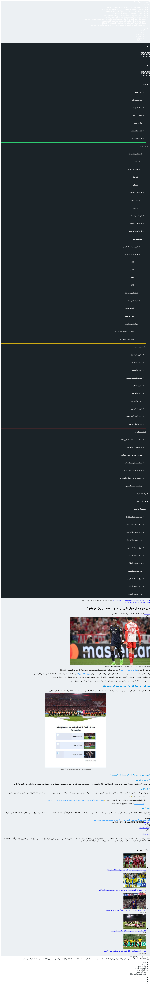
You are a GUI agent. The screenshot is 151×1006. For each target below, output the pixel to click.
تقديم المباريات (137, 100)
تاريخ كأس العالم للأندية (134, 517)
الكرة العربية (137, 239)
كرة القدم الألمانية (136, 223)
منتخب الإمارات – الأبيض (133, 463)
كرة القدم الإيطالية (135, 215)
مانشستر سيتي (133, 161)
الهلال (132, 277)
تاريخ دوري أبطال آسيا (134, 540)
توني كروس (139, 602)
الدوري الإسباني (136, 362)
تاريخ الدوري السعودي (134, 578)
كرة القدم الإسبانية (135, 192)
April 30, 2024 (139, 804)
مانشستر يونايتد (132, 169)
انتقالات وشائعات (136, 107)
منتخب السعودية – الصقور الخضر (131, 439)
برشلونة (135, 208)
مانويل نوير (97, 820)
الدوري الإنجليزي (136, 354)
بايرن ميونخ (146, 602)
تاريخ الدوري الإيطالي (135, 563)
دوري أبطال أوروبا (136, 409)
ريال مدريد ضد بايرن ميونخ (129, 670)
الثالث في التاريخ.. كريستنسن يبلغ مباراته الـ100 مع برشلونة (126, 17)
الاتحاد (132, 262)
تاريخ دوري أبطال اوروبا (134, 524)
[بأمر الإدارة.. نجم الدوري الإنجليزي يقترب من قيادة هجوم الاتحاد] (134, 949)
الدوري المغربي (136, 385)
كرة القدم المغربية (131, 324)
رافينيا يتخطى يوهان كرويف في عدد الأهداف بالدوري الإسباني (125, 11)
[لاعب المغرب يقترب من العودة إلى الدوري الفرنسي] (134, 928)
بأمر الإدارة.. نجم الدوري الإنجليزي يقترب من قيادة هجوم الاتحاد (125, 15)
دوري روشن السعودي (130, 246)
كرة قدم (143, 146)
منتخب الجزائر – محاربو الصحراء (131, 478)
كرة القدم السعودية (131, 254)
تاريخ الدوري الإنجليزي (134, 548)
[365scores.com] (145, 56)
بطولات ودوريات (140, 347)
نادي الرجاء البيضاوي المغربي (124, 331)
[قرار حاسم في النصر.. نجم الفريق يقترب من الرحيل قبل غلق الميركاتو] (134, 888)
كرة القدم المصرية (131, 300)
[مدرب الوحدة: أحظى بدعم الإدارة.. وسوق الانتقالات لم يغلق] (134, 867)
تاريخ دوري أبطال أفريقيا (134, 532)
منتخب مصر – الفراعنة (134, 447)
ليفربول (135, 177)
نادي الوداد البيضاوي (127, 339)
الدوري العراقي (137, 393)
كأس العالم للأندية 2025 (138, 974)
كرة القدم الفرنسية (135, 231)
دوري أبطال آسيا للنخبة (134, 416)
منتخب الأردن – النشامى (134, 486)
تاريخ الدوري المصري (135, 571)
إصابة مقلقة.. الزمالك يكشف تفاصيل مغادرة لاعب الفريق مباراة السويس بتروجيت (118, 25)
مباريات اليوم (141, 501)
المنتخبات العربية (140, 432)
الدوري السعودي (136, 370)
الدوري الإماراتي (136, 401)
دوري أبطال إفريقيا (135, 424)
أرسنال (135, 185)
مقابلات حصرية (137, 115)
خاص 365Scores (136, 131)
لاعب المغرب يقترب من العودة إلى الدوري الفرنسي (128, 13)
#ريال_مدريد (75, 800)
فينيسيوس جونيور (107, 820)
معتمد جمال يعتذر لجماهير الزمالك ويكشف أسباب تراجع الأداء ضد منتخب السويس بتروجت (115, 19)
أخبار (144, 84)
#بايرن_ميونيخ (84, 800)
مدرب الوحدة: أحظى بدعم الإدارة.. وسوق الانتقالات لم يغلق (126, 7)
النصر (132, 270)
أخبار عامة (138, 92)
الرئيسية (147, 600)
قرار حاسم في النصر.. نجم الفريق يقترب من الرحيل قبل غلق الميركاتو (122, 9)
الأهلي (132, 285)
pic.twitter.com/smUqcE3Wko (60, 800)
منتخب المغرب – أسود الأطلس (131, 455)
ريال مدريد (134, 200)
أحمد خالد (147, 614)
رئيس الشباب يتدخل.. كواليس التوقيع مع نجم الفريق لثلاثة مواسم (124, 21)
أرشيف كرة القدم (140, 509)
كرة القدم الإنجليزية (135, 154)
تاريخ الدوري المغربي (135, 594)
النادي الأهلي (129, 308)
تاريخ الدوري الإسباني (135, 555)
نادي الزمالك (129, 316)
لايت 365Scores (137, 138)
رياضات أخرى (141, 493)
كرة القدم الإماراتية (131, 293)
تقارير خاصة (138, 123)
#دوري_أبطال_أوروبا (97, 800)
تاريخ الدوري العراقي (135, 586)
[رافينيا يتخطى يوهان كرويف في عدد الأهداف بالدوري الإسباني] (134, 908)
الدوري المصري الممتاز (134, 378)
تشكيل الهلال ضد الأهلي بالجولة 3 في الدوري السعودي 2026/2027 (124, 23)
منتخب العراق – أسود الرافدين (132, 470)
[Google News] (144, 828)
